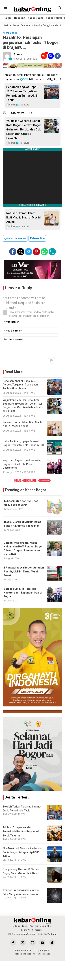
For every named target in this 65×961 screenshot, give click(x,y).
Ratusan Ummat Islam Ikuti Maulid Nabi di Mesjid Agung (23, 217)
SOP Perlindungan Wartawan (21, 934)
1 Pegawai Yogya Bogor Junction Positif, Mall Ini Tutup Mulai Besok (24, 571)
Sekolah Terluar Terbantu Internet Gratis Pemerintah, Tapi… (22, 809)
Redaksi (16, 926)
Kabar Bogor (35, 18)
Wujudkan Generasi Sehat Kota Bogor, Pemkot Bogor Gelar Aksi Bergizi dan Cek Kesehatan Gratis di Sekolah (23, 129)
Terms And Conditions (31, 930)
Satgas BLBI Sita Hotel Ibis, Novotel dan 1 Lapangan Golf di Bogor (23, 593)
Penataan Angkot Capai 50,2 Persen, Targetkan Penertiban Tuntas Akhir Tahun (22, 93)
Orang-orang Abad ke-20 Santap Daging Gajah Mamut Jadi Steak (21, 871)
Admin (18, 54)
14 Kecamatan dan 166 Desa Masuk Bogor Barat (21, 503)
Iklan (24, 926)
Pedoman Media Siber (40, 926)
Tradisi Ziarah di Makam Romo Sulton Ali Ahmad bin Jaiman (22, 524)
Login (8, 18)
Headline (19, 18)
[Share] (58, 56)
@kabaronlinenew (15, 238)
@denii (24, 79)
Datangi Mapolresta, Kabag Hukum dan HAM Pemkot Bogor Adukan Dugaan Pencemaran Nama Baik (23, 548)
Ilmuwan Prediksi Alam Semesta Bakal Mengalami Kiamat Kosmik (21, 892)
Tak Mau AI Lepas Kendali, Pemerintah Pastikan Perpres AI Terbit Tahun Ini (21, 832)
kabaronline (37, 238)
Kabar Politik (54, 18)
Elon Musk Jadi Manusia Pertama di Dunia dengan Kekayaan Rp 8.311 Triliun (22, 852)
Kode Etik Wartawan (47, 934)
